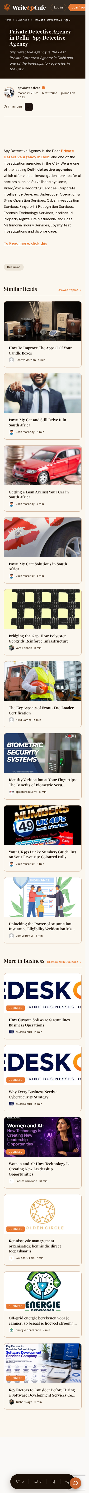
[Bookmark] (53, 1481)
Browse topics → (70, 290)
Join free (78, 7)
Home (8, 20)
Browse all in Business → (64, 962)
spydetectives (29, 88)
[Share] (67, 1481)
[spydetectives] (9, 92)
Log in (58, 7)
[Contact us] (75, 1483)
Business (22, 20)
